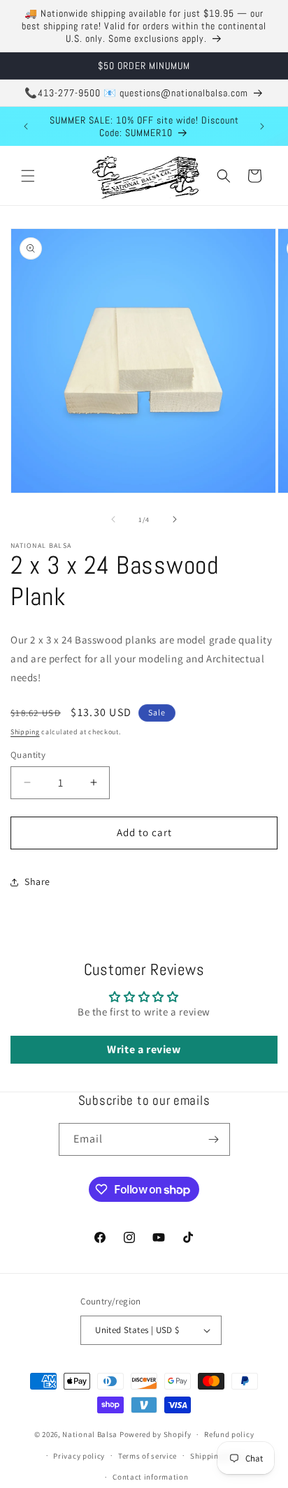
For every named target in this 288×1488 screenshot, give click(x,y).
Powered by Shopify (156, 1434)
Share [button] (37, 881)
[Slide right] (174, 519)
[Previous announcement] (25, 126)
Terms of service (147, 1456)
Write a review (143, 1049)
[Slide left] (113, 519)
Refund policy (229, 1434)
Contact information (150, 1477)
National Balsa (89, 1434)
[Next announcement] (262, 126)
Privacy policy (79, 1456)
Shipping (25, 731)
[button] (28, 176)
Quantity (27, 755)
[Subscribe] (214, 1139)
